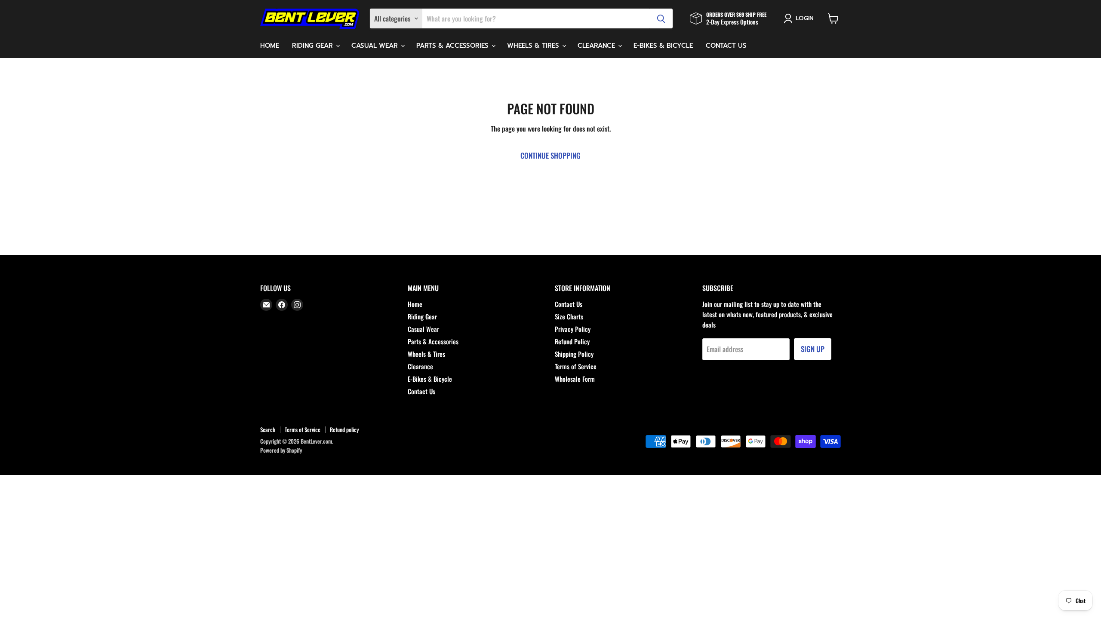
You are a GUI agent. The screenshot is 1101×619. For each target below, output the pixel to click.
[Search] (661, 18)
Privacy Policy (572, 329)
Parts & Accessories (453, 45)
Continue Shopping (550, 155)
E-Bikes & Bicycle (663, 45)
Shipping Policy (574, 354)
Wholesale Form (575, 378)
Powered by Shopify (281, 450)
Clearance (597, 45)
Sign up (812, 348)
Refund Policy (572, 341)
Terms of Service (576, 366)
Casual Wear (375, 45)
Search (267, 429)
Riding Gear (313, 45)
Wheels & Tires (534, 45)
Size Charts (569, 316)
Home (269, 45)
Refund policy (344, 429)
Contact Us (726, 45)
